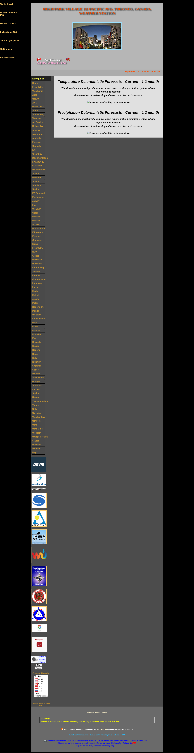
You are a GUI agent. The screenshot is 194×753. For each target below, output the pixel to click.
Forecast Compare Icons (37, 240)
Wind (34, 425)
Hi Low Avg (38, 126)
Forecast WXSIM (36, 222)
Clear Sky (37, 154)
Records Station (36, 344)
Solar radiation (36, 360)
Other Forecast (36, 215)
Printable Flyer (36, 336)
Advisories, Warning (38, 116)
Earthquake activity (38, 199)
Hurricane (37, 263)
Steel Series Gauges (38, 379)
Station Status (35, 395)
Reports (36, 350)
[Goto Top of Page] (45, 741)
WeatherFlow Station (38, 171)
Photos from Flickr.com (38, 230)
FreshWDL (37, 87)
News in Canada (8, 19)
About (35, 110)
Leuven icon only (38, 320)
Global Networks (37, 258)
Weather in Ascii (37, 93)
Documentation (38, 158)
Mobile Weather (36, 313)
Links (35, 287)
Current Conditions (75, 729)
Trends (35, 405)
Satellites (36, 366)
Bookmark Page (91, 729)
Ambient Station (36, 187)
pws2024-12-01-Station (38, 164)
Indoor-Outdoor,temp (38, 277)
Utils (34, 409)
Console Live (36, 148)
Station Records (36, 443)
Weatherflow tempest (38, 419)
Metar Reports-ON (38, 305)
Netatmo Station (36, 179)
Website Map (36, 450)
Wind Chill (37, 429)
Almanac (36, 130)
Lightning (37, 283)
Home (35, 83)
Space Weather (36, 372)
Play (39, 665)
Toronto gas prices (9, 37)
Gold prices (6, 45)
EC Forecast (38, 193)
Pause (38, 668)
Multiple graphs (36, 297)
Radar (35, 354)
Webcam (36, 433)
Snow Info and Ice (37, 387)
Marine (35, 291)
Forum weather (7, 54)
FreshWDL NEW (37, 250)
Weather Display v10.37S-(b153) (120, 729)
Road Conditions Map (8, 10)
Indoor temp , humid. (38, 269)
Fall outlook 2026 (8, 28)
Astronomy (38, 134)
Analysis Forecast (36, 140)
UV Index (36, 413)
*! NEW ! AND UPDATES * (38, 103)
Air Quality (37, 122)
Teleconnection (38, 401)
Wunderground (38, 437)
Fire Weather (36, 207)
